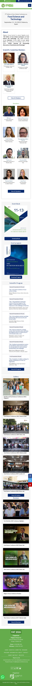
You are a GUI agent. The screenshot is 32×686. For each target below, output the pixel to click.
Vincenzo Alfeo (23, 160)
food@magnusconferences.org (20, 661)
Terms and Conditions (21, 682)
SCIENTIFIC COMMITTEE (15, 650)
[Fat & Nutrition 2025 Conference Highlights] (16, 509)
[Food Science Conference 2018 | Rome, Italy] (16, 483)
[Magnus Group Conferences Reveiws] (16, 582)
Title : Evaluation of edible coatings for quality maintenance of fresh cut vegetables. (19, 360)
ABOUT (20, 652)
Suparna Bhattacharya (23, 118)
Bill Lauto (9, 118)
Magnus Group (13, 682)
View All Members (16, 98)
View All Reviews (16, 622)
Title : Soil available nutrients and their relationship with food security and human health (18, 318)
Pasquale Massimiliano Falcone (23, 139)
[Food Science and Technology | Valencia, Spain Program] (16, 259)
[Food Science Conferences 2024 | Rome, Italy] (16, 426)
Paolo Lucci (9, 160)
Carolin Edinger (9, 139)
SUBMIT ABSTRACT (13, 655)
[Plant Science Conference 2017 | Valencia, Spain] (16, 606)
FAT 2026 (16, 632)
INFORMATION (14, 652)
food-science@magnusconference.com (20, 660)
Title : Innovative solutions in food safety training (17, 290)
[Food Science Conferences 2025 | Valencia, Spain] (16, 407)
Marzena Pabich (9, 181)
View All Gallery (16, 495)
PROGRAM (6, 652)
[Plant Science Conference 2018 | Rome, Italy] (16, 558)
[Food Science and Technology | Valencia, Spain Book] (16, 220)
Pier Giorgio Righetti (9, 64)
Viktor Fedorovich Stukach (9, 86)
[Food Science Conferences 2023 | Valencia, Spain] (16, 444)
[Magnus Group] (16, 676)
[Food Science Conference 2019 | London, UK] (16, 464)
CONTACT (25, 652)
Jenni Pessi (23, 181)
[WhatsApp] (2, 677)
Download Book (16, 238)
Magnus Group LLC (16, 637)
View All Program (16, 369)
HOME (6, 650)
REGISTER (21, 655)
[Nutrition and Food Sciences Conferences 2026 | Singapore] (16, 387)
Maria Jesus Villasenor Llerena (23, 65)
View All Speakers (16, 191)
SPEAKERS (24, 650)
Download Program (16, 277)
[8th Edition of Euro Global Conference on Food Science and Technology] (7, 5)
